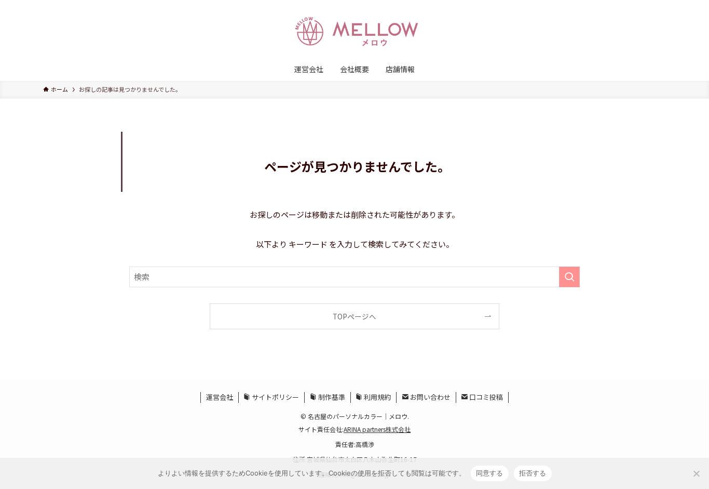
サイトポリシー (274, 397)
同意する (489, 473)
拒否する (533, 473)
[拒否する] (696, 473)
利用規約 (376, 397)
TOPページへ (354, 316)
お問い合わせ (429, 397)
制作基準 (331, 397)
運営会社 (219, 397)
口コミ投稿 (485, 397)
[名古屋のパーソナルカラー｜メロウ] (354, 30)
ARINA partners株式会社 (377, 429)
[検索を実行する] (569, 277)
